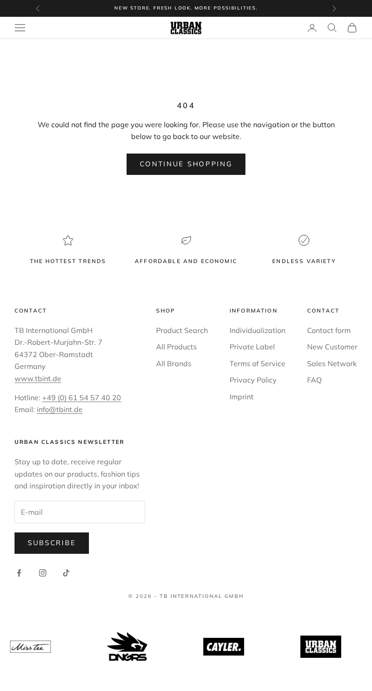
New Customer (332, 346)
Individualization (257, 330)
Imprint (242, 396)
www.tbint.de (38, 378)
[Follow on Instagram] (42, 572)
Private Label (252, 346)
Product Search (182, 330)
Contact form (329, 330)
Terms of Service (257, 363)
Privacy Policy (253, 379)
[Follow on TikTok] (66, 572)
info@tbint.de (60, 409)
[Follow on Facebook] (19, 572)
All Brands (173, 363)
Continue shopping (186, 163)
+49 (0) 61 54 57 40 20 (81, 397)
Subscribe (52, 542)
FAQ (314, 379)
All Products (176, 346)
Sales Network (332, 363)
